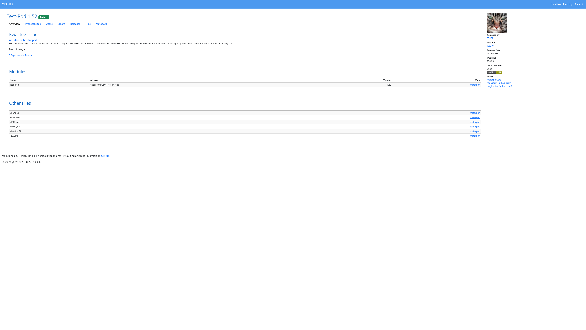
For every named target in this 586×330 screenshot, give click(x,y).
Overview (14, 24)
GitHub (105, 156)
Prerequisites (33, 24)
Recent (579, 4)
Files (88, 24)
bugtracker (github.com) (499, 86)
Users (49, 24)
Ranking (568, 4)
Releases (75, 24)
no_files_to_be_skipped (23, 40)
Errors (61, 24)
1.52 (489, 45)
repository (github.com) (499, 82)
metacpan (475, 84)
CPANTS (7, 4)
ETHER (490, 38)
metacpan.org (494, 79)
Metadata (101, 24)
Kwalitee (556, 4)
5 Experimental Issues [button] (20, 55)
